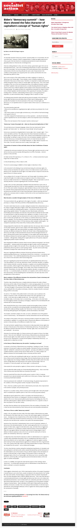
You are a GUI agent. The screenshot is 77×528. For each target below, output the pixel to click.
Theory (22, 29)
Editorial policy (54, 72)
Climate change (36, 14)
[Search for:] (62, 56)
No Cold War (25, 15)
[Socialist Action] (38, 13)
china (14, 506)
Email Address (55, 42)
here (25, 494)
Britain (16, 15)
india (42, 506)
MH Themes (24, 524)
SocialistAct (65, 68)
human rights (35, 506)
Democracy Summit (24, 506)
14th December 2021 (10, 29)
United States (27, 29)
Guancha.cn (25, 496)
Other (55, 15)
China (19, 29)
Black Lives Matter (47, 14)
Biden (9, 506)
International (7, 15)
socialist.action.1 (61, 66)
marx (6, 509)
